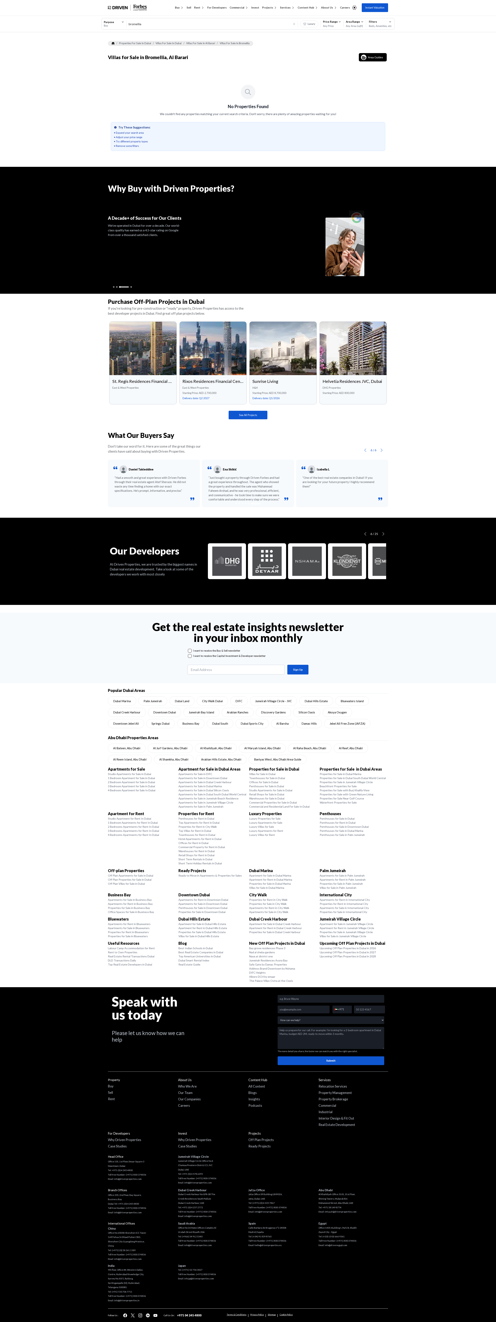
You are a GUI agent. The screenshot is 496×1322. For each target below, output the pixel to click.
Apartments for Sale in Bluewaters (129, 928)
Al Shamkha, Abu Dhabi (173, 759)
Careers (345, 7)
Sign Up (298, 669)
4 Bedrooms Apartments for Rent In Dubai (133, 834)
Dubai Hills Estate (316, 701)
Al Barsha (282, 723)
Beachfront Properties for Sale (338, 786)
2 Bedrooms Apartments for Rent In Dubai (133, 826)
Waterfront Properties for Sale (338, 802)
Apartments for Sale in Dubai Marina (200, 786)
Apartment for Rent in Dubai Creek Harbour (275, 928)
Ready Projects (259, 1146)
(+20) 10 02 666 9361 (334, 1236)
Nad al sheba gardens (262, 952)
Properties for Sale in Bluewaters (128, 936)
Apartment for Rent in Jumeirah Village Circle (347, 928)
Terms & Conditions (236, 1314)
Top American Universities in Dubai (199, 956)
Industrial (325, 1112)
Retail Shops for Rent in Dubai (196, 855)
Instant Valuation (374, 7)
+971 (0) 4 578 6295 (192, 1174)
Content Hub (306, 7)
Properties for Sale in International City (343, 912)
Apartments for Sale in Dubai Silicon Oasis (203, 790)
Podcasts (255, 1105)
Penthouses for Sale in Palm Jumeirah (342, 834)
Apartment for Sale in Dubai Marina (270, 875)
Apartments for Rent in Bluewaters (129, 924)
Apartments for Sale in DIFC (195, 774)
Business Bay (190, 723)
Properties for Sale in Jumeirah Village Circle (346, 782)
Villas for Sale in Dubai (262, 774)
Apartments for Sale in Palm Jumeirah (200, 806)
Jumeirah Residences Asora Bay (268, 960)
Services (285, 7)
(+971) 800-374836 (136, 1174)
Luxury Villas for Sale (261, 826)
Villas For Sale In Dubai (169, 43)
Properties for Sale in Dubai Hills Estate (202, 932)
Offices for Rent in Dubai (193, 843)
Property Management (335, 1093)
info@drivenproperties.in (127, 1300)
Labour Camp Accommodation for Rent (131, 948)
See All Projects (248, 415)
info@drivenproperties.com (128, 1179)
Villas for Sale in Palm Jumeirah (338, 887)
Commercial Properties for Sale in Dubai (273, 802)
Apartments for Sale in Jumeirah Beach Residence (208, 798)
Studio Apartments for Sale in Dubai (129, 774)
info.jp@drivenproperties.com (199, 1278)
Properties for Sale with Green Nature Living (346, 794)
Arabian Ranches (237, 712)
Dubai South (220, 723)
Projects (267, 7)
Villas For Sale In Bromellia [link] (235, 43)
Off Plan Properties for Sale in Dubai (130, 879)
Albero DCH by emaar (262, 976)
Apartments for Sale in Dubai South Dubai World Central (212, 794)
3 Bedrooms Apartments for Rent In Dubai (133, 830)
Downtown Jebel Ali (126, 723)
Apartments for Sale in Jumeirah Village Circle (205, 802)
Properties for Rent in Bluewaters (128, 932)
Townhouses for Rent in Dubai (196, 834)
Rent (197, 7)
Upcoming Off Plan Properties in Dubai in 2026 (348, 948)
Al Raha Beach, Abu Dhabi (309, 748)
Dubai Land (182, 701)
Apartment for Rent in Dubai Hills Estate (202, 928)
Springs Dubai (161, 723)
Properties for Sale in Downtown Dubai (202, 912)
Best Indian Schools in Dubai (195, 948)
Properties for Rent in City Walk (197, 826)
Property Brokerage (333, 1099)
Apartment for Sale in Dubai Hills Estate (202, 924)
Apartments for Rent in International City (345, 899)
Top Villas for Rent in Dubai (194, 830)
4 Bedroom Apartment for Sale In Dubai (131, 790)
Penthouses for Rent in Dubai (196, 818)
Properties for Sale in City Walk (268, 903)
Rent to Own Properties (122, 952)
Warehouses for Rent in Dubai (196, 851)
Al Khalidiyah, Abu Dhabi (216, 748)
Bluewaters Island (352, 701)
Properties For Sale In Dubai (135, 43)
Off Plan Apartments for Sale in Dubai (130, 875)
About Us (327, 7)
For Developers (217, 7)
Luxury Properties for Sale (265, 818)
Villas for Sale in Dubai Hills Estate (198, 936)
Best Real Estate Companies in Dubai (200, 952)
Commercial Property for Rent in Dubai (201, 847)
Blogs (252, 1093)
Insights (254, 1099)
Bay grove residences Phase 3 (267, 948)
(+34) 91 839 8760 (261, 1236)
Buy (177, 7)
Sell (189, 7)
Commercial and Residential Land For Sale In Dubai (279, 806)
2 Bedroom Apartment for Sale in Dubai (131, 782)
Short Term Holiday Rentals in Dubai (200, 863)
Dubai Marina (122, 701)
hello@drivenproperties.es (268, 1245)
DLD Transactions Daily (122, 960)
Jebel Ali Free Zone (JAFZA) (347, 723)
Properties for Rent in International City (344, 903)
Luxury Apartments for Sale (265, 822)
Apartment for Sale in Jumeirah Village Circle (346, 924)
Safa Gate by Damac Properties (268, 964)
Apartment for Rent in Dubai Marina (270, 879)
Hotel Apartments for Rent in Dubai (199, 839)
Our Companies (189, 1099)
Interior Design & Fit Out (336, 1118)
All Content (256, 1086)
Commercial (237, 7)
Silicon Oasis (307, 712)
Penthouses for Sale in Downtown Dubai (344, 826)
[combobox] (114, 23)
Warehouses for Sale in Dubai (266, 798)
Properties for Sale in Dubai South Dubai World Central (353, 778)
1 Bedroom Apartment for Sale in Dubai (131, 778)
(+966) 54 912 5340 (192, 1236)
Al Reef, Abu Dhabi (351, 748)
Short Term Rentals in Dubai (195, 859)
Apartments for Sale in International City (344, 907)
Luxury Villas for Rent (262, 834)
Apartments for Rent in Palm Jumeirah (343, 879)
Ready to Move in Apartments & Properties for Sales (210, 875)
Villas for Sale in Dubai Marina (266, 887)
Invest (255, 7)
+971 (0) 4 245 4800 (122, 1170)
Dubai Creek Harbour (126, 712)
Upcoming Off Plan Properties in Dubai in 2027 (348, 952)
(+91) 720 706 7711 (122, 1291)
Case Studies (117, 1146)
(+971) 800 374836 (136, 1254)
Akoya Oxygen (337, 712)
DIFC (238, 701)
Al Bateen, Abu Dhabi (126, 748)
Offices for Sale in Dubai (263, 782)
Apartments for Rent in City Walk (269, 907)
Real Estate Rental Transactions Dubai (131, 956)
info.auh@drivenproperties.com (340, 1211)
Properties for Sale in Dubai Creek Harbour (275, 932)
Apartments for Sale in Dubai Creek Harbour (205, 782)
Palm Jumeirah (153, 701)
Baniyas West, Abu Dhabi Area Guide (277, 759)
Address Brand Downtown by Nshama (272, 968)
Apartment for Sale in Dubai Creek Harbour (275, 924)
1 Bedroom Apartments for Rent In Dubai (133, 822)
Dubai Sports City (252, 723)
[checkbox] (190, 651)
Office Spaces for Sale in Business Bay (131, 912)
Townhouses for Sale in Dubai (267, 778)
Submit (331, 1060)
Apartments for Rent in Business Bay (130, 903)
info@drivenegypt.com (336, 1245)
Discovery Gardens (273, 712)
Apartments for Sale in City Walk (268, 912)
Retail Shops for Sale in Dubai (266, 794)
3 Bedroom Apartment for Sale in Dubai (131, 786)
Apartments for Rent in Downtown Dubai (203, 899)
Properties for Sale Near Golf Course (342, 798)
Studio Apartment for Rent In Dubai (129, 818)
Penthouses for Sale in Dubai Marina (341, 830)
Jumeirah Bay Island (201, 712)
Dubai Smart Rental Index (193, 960)
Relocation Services (333, 1086)
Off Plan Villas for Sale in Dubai (126, 883)
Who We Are (187, 1086)
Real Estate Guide (189, 964)
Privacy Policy (257, 1314)
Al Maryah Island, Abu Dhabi (262, 748)
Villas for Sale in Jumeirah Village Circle (343, 936)
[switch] (309, 23)
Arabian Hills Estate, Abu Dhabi (221, 759)
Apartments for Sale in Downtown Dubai (202, 778)
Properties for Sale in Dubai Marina (340, 774)
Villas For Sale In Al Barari (200, 43)
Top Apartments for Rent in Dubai (199, 822)
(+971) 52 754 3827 (192, 1270)
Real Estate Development (337, 1125)
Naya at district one (261, 956)
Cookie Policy (286, 1314)
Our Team (185, 1093)
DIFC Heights (257, 972)
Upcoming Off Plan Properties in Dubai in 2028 (348, 956)
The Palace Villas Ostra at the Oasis (271, 980)
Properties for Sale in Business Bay (129, 907)
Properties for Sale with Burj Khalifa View (344, 790)
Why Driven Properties (124, 1140)
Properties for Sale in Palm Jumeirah (341, 883)
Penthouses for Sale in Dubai (266, 786)
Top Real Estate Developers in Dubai (130, 964)
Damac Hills (309, 723)
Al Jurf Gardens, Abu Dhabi (170, 748)
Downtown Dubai (164, 712)
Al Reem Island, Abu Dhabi (129, 759)
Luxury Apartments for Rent (266, 830)
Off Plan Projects (261, 1140)
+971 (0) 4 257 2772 (192, 1207)
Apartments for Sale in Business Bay (130, 899)
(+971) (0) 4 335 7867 (263, 1203)
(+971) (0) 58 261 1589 (124, 1250)
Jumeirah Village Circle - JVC (273, 701)
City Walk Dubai (212, 701)
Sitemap (272, 1314)
